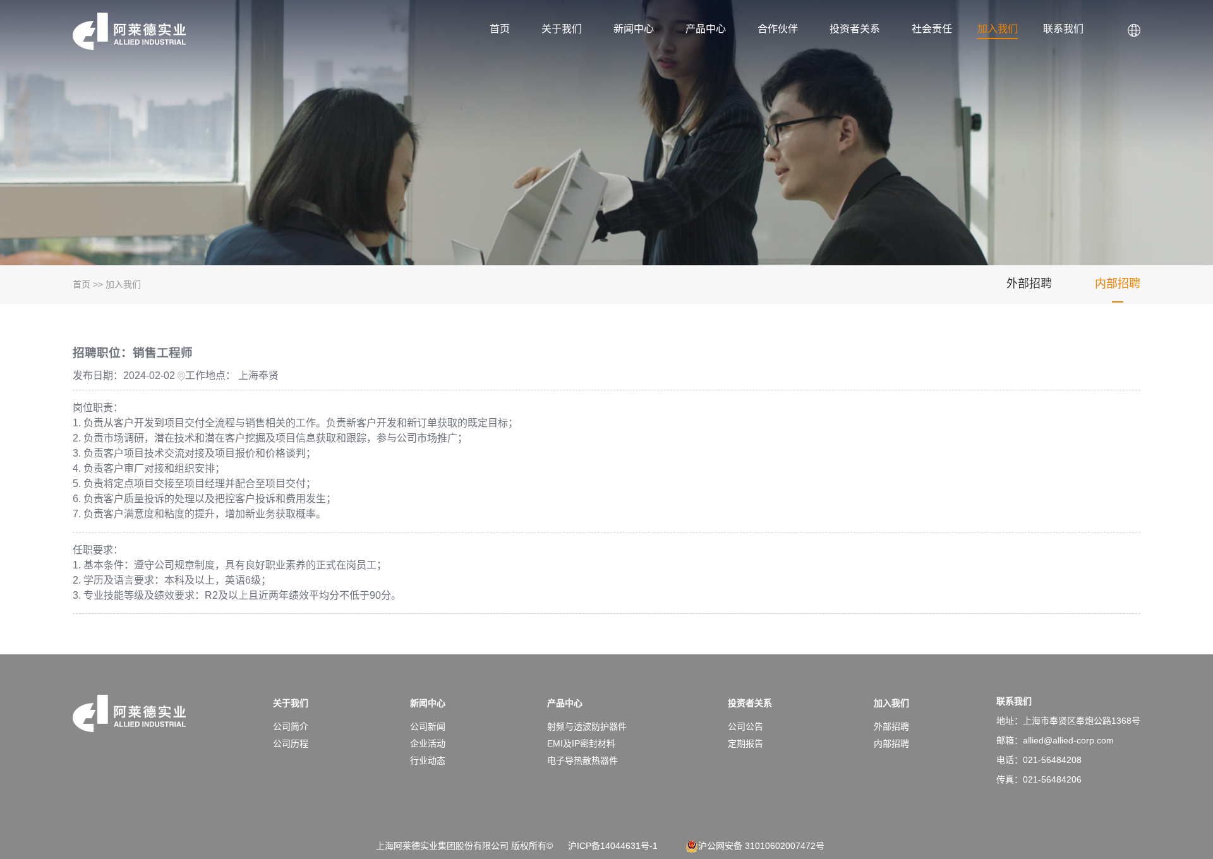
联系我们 (1063, 29)
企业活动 (427, 743)
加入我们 (997, 29)
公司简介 (290, 726)
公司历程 (290, 743)
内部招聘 (1117, 283)
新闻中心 (633, 29)
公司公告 (745, 726)
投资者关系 (855, 29)
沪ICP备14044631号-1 (613, 846)
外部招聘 (1029, 283)
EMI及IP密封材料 (581, 743)
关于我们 (561, 29)
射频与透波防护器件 (587, 726)
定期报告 (745, 743)
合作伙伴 (777, 29)
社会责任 (932, 29)
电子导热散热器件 (582, 760)
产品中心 (705, 29)
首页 (500, 29)
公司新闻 (427, 726)
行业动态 (427, 760)
